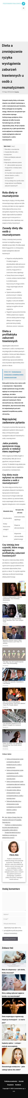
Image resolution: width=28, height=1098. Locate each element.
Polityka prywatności (10, 1081)
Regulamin (10, 1084)
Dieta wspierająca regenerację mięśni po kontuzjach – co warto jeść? (13, 1020)
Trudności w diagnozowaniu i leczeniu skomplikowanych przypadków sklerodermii (12, 827)
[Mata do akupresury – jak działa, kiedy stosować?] (14, 959)
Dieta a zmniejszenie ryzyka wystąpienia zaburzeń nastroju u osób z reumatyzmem (16, 784)
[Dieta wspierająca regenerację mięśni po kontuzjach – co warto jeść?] (14, 1006)
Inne (6, 817)
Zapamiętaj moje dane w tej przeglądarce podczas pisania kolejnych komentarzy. (13, 930)
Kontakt (21, 1081)
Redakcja (18, 1084)
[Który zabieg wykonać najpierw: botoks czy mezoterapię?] (14, 983)
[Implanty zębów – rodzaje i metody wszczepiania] (14, 1033)
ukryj (13, 146)
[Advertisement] (14, 27)
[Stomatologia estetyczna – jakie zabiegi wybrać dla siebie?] (14, 1056)
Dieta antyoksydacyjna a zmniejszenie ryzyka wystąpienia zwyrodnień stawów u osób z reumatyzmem (14, 806)
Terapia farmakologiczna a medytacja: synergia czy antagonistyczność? (11, 835)
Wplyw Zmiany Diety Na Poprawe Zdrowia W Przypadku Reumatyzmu (12, 819)
